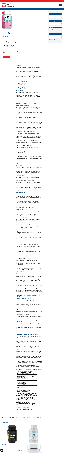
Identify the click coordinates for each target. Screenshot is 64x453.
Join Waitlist (6, 57)
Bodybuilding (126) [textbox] (55, 24)
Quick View (20, 450)
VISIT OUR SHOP (40, 9)
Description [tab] (4, 64)
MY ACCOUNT (47, 9)
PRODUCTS (11, 9)
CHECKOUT (52, 9)
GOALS (22, 9)
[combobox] (55, 24)
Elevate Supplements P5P (7, 444)
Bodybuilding (9, 59)
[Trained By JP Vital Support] (33, 434)
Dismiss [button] (49, 1)
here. (31, 409)
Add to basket (5, 450)
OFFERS (26, 9)
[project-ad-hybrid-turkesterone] (12, 20)
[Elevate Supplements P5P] (12, 434)
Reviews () (5, 34)
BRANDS (17, 9)
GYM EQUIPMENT (32, 9)
